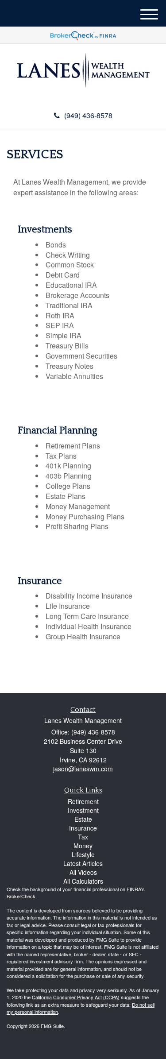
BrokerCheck (21, 896)
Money (83, 845)
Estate (83, 819)
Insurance (83, 827)
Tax (83, 836)
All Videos (83, 872)
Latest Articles (83, 863)
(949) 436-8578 (88, 115)
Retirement (83, 801)
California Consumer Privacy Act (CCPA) (76, 997)
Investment (83, 810)
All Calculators (83, 881)
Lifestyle (83, 854)
